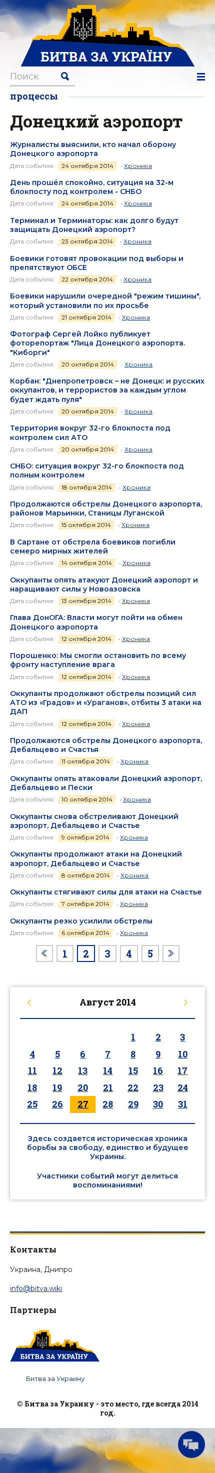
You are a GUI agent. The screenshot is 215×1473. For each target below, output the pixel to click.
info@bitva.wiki (36, 1288)
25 (32, 1104)
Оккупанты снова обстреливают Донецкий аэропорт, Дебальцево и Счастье (94, 821)
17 (183, 1070)
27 (83, 1104)
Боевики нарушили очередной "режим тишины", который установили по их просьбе (105, 301)
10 (183, 1054)
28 (107, 1104)
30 (158, 1104)
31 (183, 1104)
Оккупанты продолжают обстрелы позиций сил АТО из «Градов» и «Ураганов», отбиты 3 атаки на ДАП (106, 702)
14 (107, 1070)
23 (158, 1088)
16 (158, 1070)
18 (32, 1088)
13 (83, 1070)
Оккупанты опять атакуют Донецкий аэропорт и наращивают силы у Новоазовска (104, 585)
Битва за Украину (55, 1378)
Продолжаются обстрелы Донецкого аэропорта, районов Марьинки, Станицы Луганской (106, 509)
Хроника (138, 166)
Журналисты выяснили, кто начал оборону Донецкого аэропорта (93, 149)
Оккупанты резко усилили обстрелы (81, 921)
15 (133, 1070)
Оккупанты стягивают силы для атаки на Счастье (106, 892)
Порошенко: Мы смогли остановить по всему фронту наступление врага (98, 660)
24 (183, 1088)
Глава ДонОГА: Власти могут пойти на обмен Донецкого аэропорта (96, 622)
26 (57, 1104)
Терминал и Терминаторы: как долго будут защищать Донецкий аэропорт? (94, 225)
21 (108, 1088)
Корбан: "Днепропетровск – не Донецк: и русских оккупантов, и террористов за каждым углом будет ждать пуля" (107, 390)
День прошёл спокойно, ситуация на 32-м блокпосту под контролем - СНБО (92, 187)
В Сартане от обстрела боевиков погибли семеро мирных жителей (93, 547)
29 (133, 1104)
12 (57, 1070)
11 (32, 1070)
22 (133, 1088)
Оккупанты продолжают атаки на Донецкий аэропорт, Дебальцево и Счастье (96, 859)
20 (83, 1088)
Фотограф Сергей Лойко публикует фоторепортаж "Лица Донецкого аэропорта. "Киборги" (97, 343)
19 (57, 1088)
